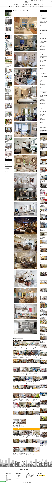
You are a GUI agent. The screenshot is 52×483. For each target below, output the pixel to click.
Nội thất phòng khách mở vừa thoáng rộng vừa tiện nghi (29, 364)
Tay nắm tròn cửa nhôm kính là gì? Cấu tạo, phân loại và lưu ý (8, 87)
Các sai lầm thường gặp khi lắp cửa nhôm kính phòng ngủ (8, 100)
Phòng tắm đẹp (7, 168)
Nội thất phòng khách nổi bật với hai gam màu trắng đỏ (22, 390)
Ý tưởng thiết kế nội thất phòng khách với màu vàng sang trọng (22, 347)
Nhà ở (11, 6)
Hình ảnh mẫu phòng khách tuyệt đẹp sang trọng (43, 58)
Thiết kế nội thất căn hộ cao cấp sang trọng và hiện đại (8, 141)
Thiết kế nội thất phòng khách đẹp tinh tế (43, 21)
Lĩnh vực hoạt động (18, 478)
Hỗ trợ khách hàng (35, 4)
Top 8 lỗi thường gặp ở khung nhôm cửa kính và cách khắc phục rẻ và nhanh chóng (8, 80)
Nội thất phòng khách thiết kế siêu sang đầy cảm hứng (36, 373)
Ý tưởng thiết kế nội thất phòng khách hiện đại (43, 48)
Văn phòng (17, 6)
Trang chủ (13, 4)
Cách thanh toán (17, 476)
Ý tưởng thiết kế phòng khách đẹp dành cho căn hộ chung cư (16, 347)
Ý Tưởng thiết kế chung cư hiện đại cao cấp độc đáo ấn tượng (8, 133)
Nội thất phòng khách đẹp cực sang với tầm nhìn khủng (16, 382)
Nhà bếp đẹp (6, 164)
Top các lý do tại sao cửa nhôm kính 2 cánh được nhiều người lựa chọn (8, 65)
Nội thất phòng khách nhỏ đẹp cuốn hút (43, 30)
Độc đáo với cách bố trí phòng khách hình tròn (43, 12)
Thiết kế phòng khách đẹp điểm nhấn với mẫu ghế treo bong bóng (22, 408)
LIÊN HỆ (42, 4)
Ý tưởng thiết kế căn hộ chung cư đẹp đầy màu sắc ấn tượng (8, 125)
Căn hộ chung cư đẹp (7, 161)
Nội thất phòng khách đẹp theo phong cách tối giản (29, 382)
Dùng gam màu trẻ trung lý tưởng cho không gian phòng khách (29, 373)
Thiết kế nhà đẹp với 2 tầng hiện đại (36, 452)
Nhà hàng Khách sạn (7, 171)
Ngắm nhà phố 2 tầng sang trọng (15, 435)
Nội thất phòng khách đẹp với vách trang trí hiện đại (43, 83)
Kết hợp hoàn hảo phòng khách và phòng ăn (43, 64)
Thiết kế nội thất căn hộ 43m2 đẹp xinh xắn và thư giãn (8, 149)
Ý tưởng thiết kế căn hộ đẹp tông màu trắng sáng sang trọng (22, 436)
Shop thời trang (35, 6)
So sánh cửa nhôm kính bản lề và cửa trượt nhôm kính (8, 49)
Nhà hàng (27, 6)
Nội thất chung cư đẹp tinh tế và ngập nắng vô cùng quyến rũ (22, 453)
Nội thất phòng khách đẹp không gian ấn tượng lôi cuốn (36, 356)
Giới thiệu (17, 4)
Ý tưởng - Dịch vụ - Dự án (21, 4)
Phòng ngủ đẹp (7, 165)
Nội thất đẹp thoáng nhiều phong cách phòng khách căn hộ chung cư (16, 399)
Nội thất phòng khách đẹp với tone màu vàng (43, 89)
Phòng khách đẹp (7, 167)
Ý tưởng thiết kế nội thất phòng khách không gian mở (22, 399)
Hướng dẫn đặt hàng (18, 475)
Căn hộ (14, 6)
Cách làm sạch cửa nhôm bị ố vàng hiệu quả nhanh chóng (8, 73)
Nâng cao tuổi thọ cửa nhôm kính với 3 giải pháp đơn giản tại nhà (8, 17)
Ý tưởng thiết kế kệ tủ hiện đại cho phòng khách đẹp (43, 86)
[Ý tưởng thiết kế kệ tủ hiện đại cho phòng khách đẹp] (36, 343)
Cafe (20, 6)
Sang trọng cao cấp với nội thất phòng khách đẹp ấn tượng (22, 382)
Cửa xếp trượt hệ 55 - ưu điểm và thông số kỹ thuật (16, 453)
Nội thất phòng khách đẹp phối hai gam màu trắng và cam (22, 364)
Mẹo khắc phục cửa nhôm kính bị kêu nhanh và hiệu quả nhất (8, 40)
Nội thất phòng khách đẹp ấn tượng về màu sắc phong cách (16, 408)
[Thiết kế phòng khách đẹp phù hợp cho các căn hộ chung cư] (22, 369)
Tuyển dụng (17, 477)
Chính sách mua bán (18, 474)
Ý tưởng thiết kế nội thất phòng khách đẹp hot (43, 108)
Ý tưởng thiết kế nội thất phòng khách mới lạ (43, 77)
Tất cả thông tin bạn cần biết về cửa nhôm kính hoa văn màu (29, 444)
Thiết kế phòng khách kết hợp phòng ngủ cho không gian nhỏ (16, 356)
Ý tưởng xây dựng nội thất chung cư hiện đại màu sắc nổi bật (29, 436)
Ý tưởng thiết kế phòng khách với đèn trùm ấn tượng (43, 73)
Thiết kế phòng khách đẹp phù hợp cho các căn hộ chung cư (22, 373)
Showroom (23, 6)
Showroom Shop (7, 172)
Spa (38, 6)
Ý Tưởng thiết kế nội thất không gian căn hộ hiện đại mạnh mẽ (29, 453)
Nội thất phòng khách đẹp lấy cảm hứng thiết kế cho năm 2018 (36, 390)
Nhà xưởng (41, 6)
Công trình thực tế (27, 4)
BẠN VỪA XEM (39, 4)
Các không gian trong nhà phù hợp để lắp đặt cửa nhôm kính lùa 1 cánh (8, 108)
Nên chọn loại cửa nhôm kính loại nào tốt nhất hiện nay (8, 57)
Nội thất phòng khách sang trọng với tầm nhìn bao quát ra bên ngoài (16, 425)
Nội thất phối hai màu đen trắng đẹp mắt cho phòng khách (29, 390)
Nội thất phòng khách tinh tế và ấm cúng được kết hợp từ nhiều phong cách (16, 365)
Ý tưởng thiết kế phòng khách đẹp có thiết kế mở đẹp (29, 408)
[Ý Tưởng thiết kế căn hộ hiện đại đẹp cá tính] (36, 441)
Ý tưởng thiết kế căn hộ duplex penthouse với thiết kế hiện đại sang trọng (22, 445)
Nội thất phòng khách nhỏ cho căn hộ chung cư (43, 102)
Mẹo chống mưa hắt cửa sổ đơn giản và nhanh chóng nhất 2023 (8, 93)
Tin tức (31, 4)
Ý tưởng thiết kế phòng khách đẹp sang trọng (43, 92)
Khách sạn (31, 6)
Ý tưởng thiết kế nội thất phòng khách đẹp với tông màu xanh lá (36, 399)
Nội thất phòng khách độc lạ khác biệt (43, 32)
